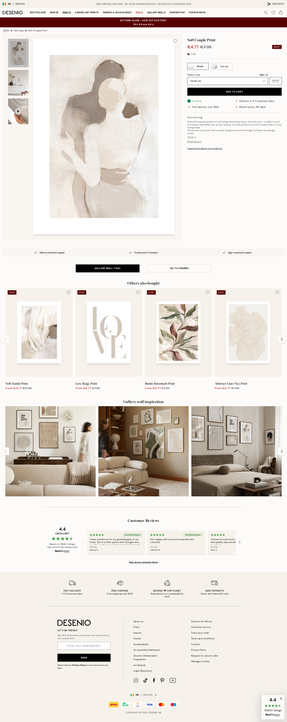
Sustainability (141, 644)
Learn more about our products (204, 148)
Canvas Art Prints (87, 12)
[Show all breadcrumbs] (6, 30)
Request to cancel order (204, 655)
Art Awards (140, 665)
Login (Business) (143, 670)
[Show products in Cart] (280, 13)
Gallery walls (156, 12)
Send (84, 657)
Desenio (153, 712)
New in (54, 12)
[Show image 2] (18, 83)
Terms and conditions (203, 638)
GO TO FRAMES (179, 268)
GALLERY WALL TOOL (108, 268)
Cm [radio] (262, 75)
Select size (193, 74)
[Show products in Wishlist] (273, 13)
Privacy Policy (79, 665)
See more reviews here (143, 562)
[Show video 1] (18, 111)
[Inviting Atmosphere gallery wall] (50, 451)
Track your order (200, 632)
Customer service (201, 627)
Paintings (19, 30)
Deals (139, 12)
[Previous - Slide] (5, 339)
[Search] (266, 12)
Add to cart (234, 91)
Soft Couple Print (37, 30)
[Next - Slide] (282, 339)
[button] (275, 81)
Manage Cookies (200, 661)
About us (139, 621)
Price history (194, 141)
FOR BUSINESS (197, 12)
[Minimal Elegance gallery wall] (236, 451)
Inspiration (177, 12)
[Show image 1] (18, 53)
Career (137, 638)
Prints (66, 12)
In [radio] (267, 75)
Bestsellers (38, 12)
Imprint (137, 632)
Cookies (195, 644)
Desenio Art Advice (201, 621)
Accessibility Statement (147, 650)
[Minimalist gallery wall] (143, 451)
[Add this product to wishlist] (175, 41)
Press (137, 627)
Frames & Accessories (117, 12)
